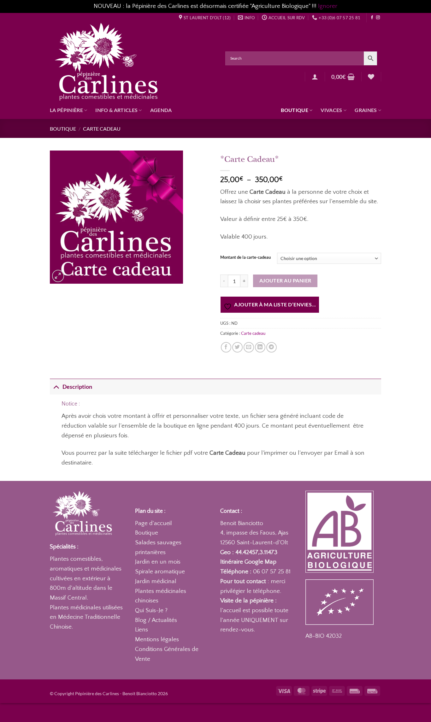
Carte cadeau (102, 129)
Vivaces (331, 110)
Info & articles (116, 110)
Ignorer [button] (327, 6)
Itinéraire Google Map (248, 562)
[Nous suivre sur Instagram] (378, 17)
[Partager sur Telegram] (271, 347)
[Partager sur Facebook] (226, 347)
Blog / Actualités (156, 620)
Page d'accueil (153, 523)
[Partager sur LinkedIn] (260, 347)
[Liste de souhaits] (371, 77)
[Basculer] (56, 387)
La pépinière (66, 110)
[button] (315, 77)
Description (77, 386)
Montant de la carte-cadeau (245, 257)
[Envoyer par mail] (249, 347)
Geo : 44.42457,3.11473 (248, 552)
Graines (366, 110)
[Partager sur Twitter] (237, 347)
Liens (141, 629)
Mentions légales (157, 639)
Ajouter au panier (285, 280)
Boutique (294, 110)
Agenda (161, 110)
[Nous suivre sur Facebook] (372, 17)
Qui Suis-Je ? (151, 610)
